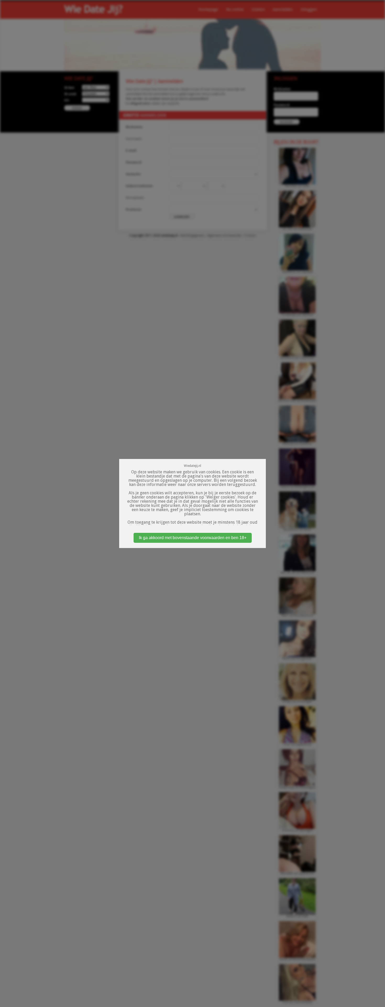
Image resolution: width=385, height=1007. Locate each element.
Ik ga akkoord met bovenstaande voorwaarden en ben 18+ (192, 537)
